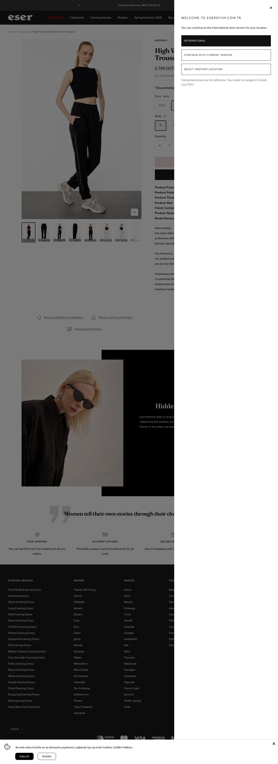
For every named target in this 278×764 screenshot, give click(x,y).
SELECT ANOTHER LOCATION (203, 69)
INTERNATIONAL (195, 40)
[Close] (274, 744)
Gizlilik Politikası (122, 747)
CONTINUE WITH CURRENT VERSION (208, 55)
